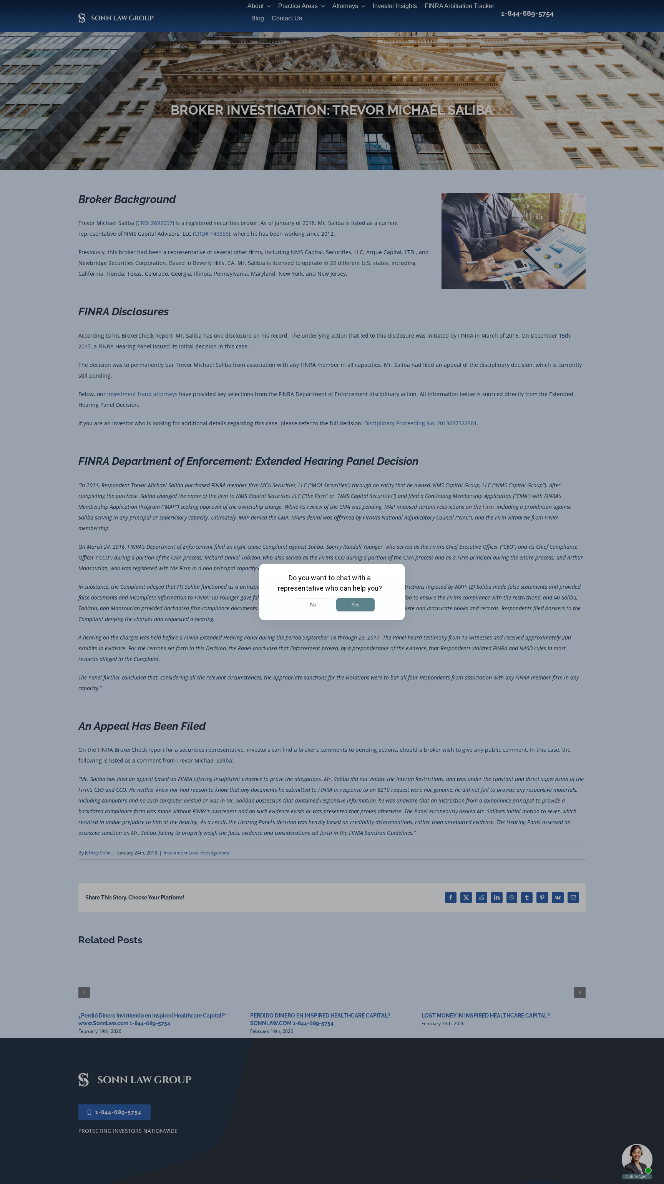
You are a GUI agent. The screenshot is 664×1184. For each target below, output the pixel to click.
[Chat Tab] (332, 592)
